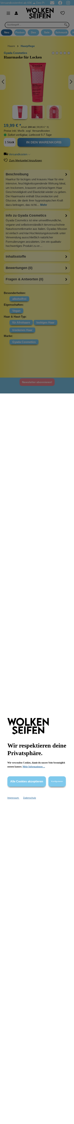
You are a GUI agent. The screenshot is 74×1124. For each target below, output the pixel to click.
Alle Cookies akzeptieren (26, 781)
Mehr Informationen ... (34, 766)
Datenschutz (29, 798)
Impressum (13, 798)
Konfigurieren (57, 781)
